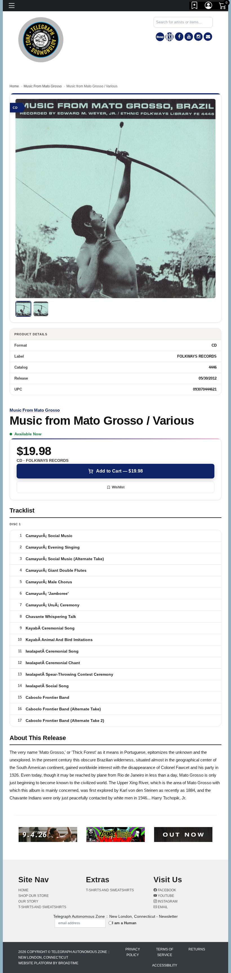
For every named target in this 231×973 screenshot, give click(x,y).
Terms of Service (164, 952)
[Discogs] (160, 37)
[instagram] (198, 36)
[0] (222, 7)
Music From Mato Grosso (43, 86)
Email (162, 907)
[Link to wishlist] (195, 6)
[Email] (208, 36)
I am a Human (124, 923)
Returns (196, 949)
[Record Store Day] (169, 37)
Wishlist (118, 487)
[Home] (40, 39)
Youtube (165, 896)
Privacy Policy (132, 952)
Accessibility (164, 965)
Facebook (166, 890)
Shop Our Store (33, 896)
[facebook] (179, 36)
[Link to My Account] (209, 6)
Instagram (167, 901)
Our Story (28, 901)
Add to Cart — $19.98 (119, 471)
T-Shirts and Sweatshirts (42, 907)
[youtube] (189, 36)
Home (14, 86)
